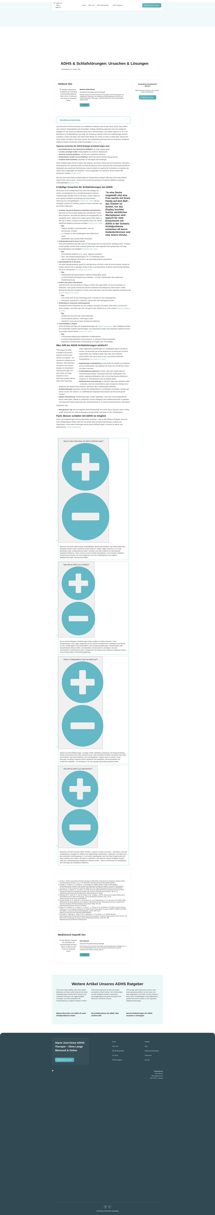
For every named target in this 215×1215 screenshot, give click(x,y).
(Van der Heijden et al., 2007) (68, 293)
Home (114, 1042)
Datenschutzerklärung (151, 1051)
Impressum (148, 1055)
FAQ (146, 1046)
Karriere (147, 1060)
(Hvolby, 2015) (96, 142)
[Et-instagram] (109, 1206)
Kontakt (147, 1042)
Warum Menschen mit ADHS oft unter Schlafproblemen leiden (71, 1014)
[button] (126, 120)
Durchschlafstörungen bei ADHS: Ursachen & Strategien (139, 1014)
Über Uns (115, 1046)
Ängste (100, 326)
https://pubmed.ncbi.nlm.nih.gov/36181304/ (73, 919)
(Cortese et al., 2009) (86, 201)
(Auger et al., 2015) (85, 331)
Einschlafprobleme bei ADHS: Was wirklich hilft (105, 1014)
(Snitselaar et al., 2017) (89, 249)
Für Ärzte (115, 1055)
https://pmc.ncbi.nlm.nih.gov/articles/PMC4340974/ (99, 882)
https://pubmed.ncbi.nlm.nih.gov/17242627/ (73, 905)
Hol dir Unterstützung (73, 427)
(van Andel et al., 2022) (97, 359)
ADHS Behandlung (118, 1051)
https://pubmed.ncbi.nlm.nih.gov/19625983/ (109, 888)
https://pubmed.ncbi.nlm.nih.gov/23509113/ (73, 898)
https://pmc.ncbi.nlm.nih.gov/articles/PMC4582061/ (75, 912)
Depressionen (108, 326)
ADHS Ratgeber (117, 1060)
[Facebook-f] (105, 1206)
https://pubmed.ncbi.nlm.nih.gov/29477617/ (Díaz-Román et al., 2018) (81, 893)
